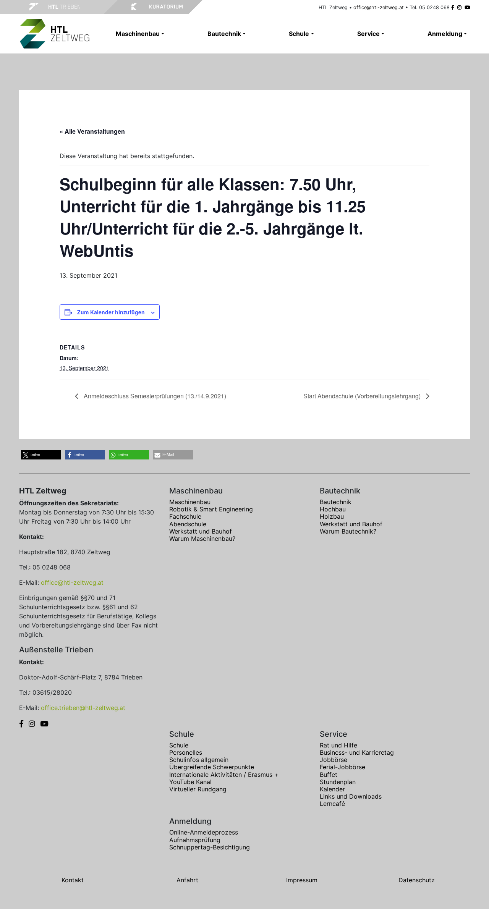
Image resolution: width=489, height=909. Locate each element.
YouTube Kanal (190, 782)
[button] (41, 454)
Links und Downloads (351, 796)
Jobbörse (333, 759)
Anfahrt (187, 880)
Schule (178, 745)
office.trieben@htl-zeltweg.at (83, 708)
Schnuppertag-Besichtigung (209, 847)
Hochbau (333, 509)
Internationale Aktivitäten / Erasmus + (224, 774)
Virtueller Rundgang (198, 789)
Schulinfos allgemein (198, 759)
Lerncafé (332, 803)
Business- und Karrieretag (357, 752)
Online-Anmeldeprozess (203, 832)
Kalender (332, 789)
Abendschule (187, 524)
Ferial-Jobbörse (342, 767)
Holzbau (332, 516)
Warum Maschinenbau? (202, 538)
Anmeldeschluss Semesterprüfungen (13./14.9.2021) (154, 395)
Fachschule (185, 516)
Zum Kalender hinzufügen (111, 312)
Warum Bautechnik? (348, 531)
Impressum (301, 880)
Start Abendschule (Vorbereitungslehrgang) (362, 395)
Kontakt (73, 880)
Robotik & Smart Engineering (211, 509)
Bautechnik (335, 502)
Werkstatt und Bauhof (200, 531)
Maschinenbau (189, 502)
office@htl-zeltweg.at (378, 7)
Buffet (328, 774)
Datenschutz (416, 880)
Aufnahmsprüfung (194, 840)
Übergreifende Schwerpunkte (211, 767)
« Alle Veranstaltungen (92, 131)
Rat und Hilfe (338, 745)
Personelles (185, 752)
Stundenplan (338, 782)
